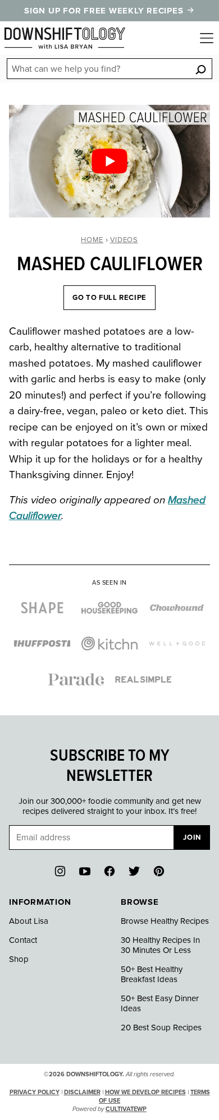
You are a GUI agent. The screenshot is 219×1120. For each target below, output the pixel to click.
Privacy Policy (35, 1092)
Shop (19, 959)
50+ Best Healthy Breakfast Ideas (151, 974)
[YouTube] (84, 871)
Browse (140, 902)
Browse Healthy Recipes (165, 921)
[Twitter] (134, 871)
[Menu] (206, 38)
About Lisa (28, 921)
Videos (124, 239)
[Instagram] (60, 871)
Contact (23, 940)
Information (40, 902)
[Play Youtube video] (109, 161)
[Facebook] (109, 871)
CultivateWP (126, 1109)
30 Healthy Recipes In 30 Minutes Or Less (160, 945)
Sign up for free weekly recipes (105, 11)
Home (92, 239)
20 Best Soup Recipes (161, 1027)
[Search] (200, 69)
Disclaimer (82, 1092)
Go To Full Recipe (109, 297)
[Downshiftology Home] (64, 38)
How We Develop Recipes (145, 1092)
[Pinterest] (159, 871)
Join (192, 837)
